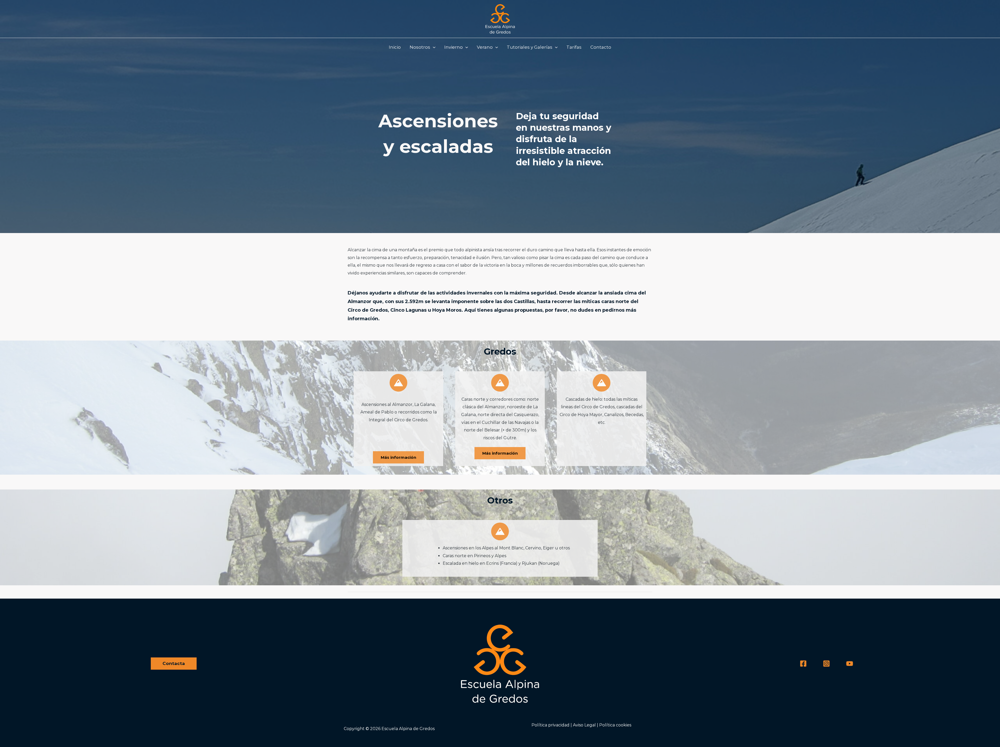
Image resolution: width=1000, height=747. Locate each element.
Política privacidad (551, 725)
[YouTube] (849, 663)
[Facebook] (803, 663)
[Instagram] (826, 663)
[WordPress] (500, 18)
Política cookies (615, 725)
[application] (432, 47)
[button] (422, 47)
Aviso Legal (584, 725)
